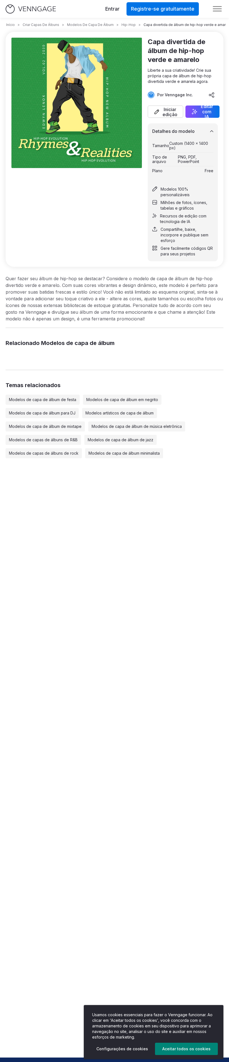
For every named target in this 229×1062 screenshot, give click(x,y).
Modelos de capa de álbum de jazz (120, 439)
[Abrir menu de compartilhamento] (212, 95)
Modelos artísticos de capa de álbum (119, 413)
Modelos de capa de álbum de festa (42, 399)
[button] (165, 112)
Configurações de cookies (122, 1048)
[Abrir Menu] (217, 9)
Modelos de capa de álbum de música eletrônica (137, 426)
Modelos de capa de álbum (90, 25)
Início (10, 25)
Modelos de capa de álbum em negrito (122, 399)
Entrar (112, 9)
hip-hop (128, 25)
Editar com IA (207, 112)
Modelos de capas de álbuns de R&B (43, 439)
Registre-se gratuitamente (162, 9)
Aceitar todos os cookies (186, 1048)
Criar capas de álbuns (41, 25)
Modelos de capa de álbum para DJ (42, 413)
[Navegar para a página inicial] (31, 9)
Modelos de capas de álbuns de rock (43, 453)
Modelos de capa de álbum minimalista (124, 453)
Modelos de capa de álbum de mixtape (45, 426)
